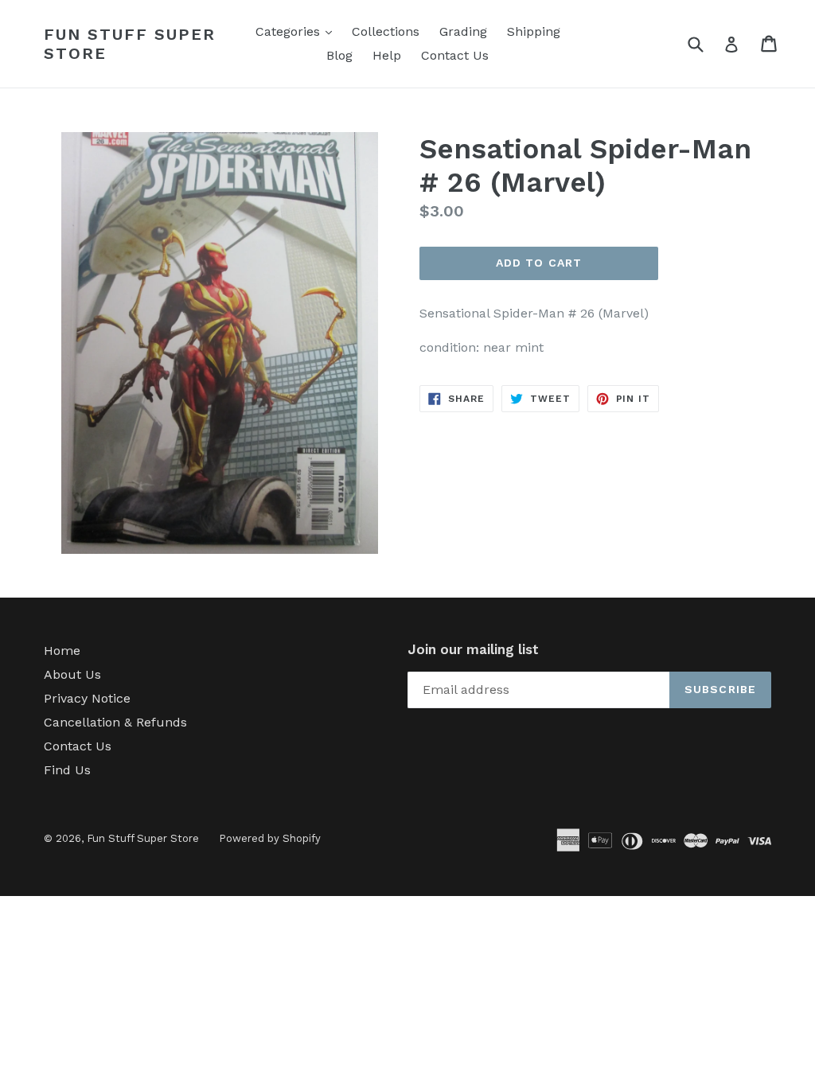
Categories (297, 31)
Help (386, 55)
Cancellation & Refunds (115, 722)
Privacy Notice (87, 698)
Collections (385, 31)
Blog (339, 55)
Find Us (67, 769)
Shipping (533, 31)
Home (62, 650)
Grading (463, 31)
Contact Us (455, 55)
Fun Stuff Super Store (130, 44)
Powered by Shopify (270, 838)
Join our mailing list (473, 649)
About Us (72, 674)
